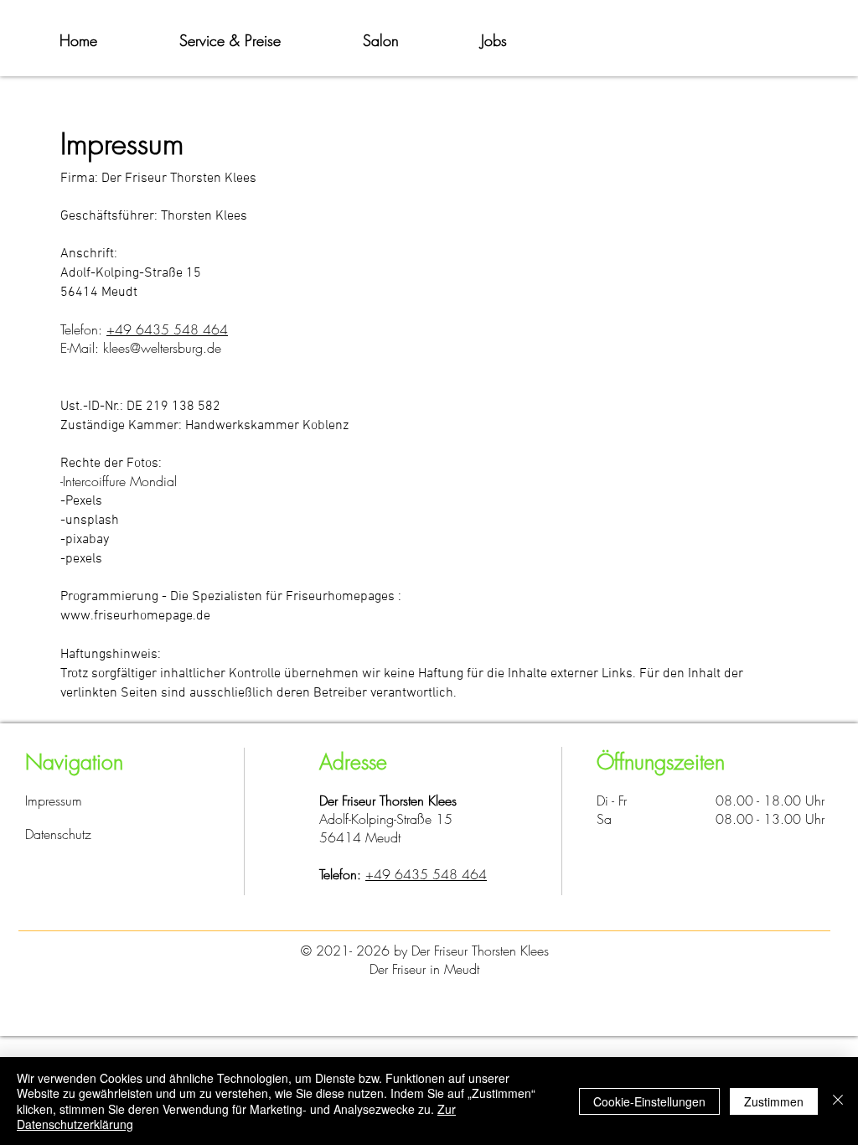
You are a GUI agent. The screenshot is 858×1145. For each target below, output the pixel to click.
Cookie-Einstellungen (649, 1101)
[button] (230, 40)
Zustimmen (774, 1101)
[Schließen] (838, 1101)
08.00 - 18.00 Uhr (770, 800)
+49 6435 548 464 (426, 874)
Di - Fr (612, 800)
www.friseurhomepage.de (135, 616)
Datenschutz (58, 834)
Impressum (53, 800)
